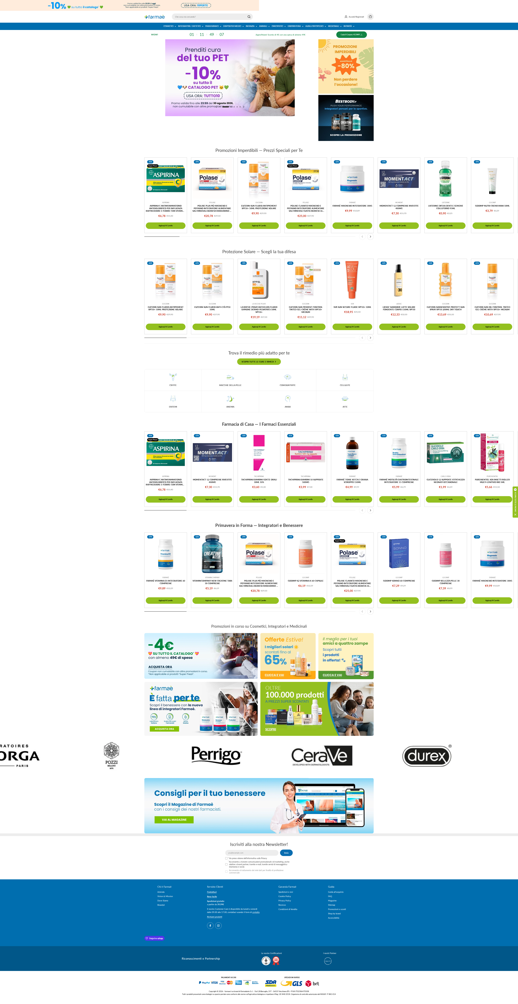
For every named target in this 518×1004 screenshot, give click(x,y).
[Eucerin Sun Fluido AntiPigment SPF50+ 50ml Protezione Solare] (259, 179)
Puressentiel (492, 476)
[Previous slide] (216, 106)
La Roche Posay (259, 304)
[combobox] (212, 16)
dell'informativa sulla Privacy (255, 858)
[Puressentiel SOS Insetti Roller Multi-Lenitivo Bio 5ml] (492, 452)
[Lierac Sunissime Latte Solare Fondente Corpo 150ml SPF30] (399, 280)
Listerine (446, 203)
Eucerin (259, 203)
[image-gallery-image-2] (391, 755)
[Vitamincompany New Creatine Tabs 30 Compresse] (212, 554)
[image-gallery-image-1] (286, 755)
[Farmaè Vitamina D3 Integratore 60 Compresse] (165, 554)
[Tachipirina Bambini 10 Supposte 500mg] (306, 452)
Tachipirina (259, 476)
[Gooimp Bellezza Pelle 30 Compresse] (446, 554)
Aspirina (165, 203)
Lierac (399, 304)
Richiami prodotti (214, 917)
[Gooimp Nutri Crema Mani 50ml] (492, 179)
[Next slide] (243, 106)
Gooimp (492, 203)
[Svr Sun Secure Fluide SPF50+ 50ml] (352, 280)
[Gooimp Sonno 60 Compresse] (399, 554)
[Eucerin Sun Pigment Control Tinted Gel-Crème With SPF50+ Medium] (306, 280)
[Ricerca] (249, 16)
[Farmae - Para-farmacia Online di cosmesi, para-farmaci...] (201, 656)
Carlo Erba (446, 476)
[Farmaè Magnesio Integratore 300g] (352, 179)
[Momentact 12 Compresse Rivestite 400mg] (399, 179)
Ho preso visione (248, 858)
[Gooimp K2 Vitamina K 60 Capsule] (306, 554)
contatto (256, 912)
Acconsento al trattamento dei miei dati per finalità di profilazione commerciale (256, 871)
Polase (212, 203)
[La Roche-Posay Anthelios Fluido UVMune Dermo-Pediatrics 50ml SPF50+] (259, 280)
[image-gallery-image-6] (180, 755)
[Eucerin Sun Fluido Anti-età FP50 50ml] (212, 280)
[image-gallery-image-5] (75, 755)
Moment (399, 203)
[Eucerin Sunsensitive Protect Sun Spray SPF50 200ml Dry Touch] (446, 280)
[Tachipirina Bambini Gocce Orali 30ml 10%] (259, 452)
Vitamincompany (212, 578)
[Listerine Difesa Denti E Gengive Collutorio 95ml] (446, 179)
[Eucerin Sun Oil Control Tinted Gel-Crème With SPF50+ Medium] (492, 280)
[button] (220, 107)
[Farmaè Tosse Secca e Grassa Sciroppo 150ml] (352, 452)
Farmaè (352, 203)
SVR (352, 304)
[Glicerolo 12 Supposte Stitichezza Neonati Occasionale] (446, 452)
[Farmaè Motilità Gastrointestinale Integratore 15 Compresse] (399, 452)
